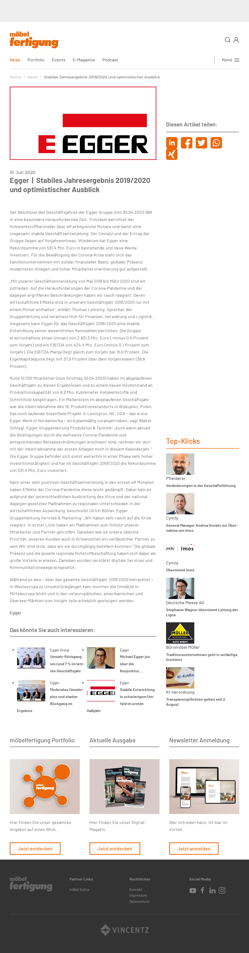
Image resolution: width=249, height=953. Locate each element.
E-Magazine (84, 59)
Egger (15, 612)
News (15, 59)
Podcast (110, 59)
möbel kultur (80, 889)
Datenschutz (139, 901)
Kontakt (135, 889)
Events (58, 59)
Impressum (138, 895)
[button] (228, 40)
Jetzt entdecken (35, 848)
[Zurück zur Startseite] (34, 40)
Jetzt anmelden (194, 848)
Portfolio (35, 59)
